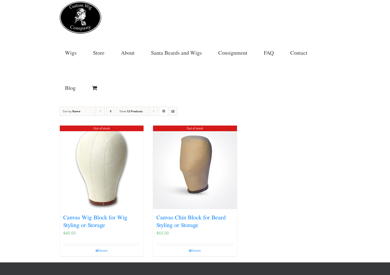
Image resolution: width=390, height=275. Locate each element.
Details (103, 250)
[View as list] (172, 111)
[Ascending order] (110, 111)
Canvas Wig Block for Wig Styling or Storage (95, 221)
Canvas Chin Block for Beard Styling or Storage (191, 221)
